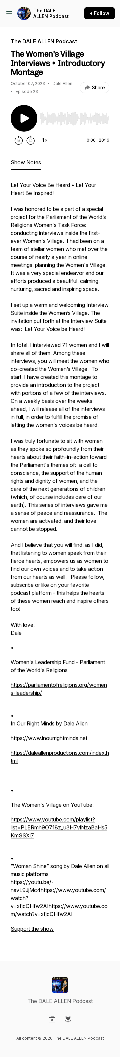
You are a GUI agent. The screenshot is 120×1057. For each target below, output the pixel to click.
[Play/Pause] (24, 118)
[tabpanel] (60, 560)
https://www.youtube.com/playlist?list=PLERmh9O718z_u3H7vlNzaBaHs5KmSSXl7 (59, 827)
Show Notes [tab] (26, 162)
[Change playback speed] (44, 140)
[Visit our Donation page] (68, 1019)
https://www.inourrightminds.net (49, 738)
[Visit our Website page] (52, 1019)
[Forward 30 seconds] (30, 140)
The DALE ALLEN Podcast (51, 13)
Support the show (32, 928)
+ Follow (99, 13)
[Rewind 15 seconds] (18, 140)
